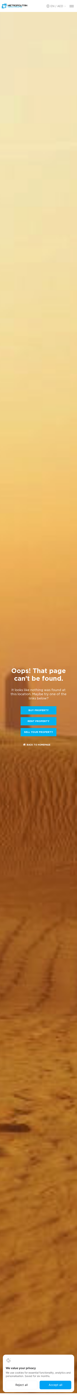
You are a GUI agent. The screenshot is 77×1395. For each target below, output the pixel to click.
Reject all (21, 1385)
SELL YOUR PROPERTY (38, 732)
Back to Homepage (38, 745)
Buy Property (38, 710)
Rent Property (38, 721)
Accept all (55, 1385)
